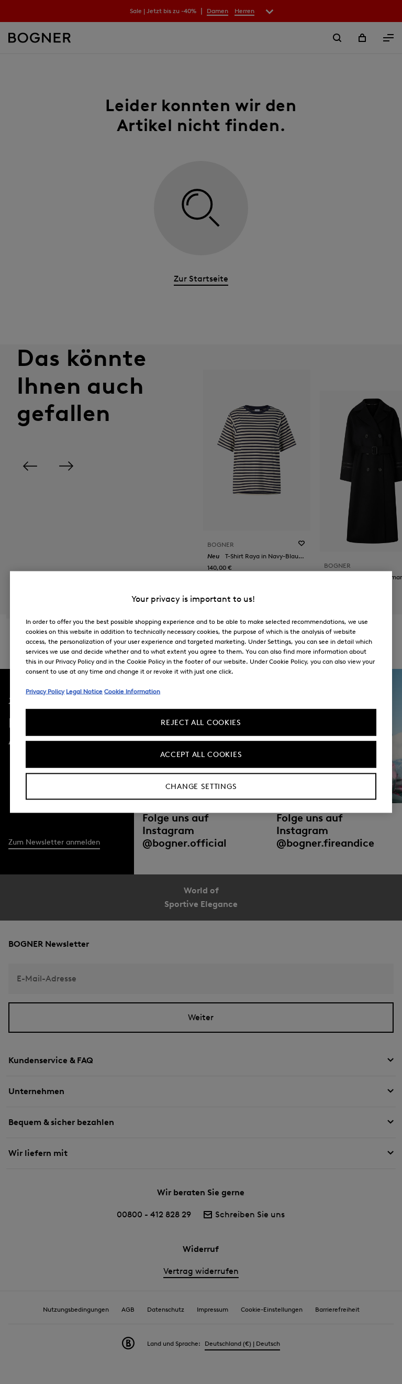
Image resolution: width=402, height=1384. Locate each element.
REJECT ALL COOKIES (201, 722)
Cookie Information (132, 691)
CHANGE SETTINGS (201, 786)
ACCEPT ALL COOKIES (201, 754)
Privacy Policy (45, 691)
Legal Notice (84, 691)
